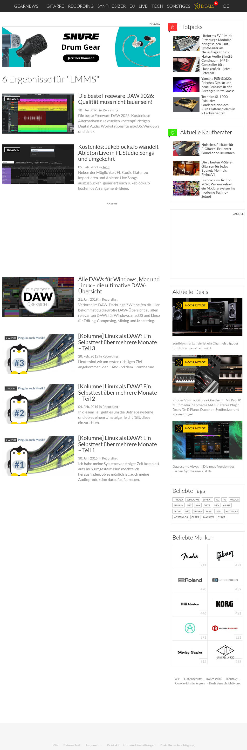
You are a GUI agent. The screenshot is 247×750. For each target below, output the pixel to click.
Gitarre (55, 6)
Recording (81, 6)
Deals (207, 6)
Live (143, 6)
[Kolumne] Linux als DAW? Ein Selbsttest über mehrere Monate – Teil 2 (117, 392)
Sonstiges (178, 6)
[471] (225, 555)
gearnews (26, 6)
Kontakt (232, 679)
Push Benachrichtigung (224, 683)
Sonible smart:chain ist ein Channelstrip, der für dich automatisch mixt (205, 327)
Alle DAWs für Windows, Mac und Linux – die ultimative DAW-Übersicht (119, 285)
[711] (190, 555)
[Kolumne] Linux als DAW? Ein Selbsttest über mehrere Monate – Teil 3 (117, 341)
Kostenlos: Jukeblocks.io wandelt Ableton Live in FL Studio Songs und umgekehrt (118, 152)
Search (239, 6)
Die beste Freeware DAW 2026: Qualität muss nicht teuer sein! (116, 98)
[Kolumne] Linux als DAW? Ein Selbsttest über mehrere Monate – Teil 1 (117, 443)
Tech (157, 6)
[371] (190, 628)
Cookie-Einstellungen (190, 683)
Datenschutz (193, 679)
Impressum (214, 679)
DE (226, 6)
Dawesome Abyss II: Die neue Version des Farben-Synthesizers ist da (203, 449)
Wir (176, 679)
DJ (132, 6)
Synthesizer (111, 6)
